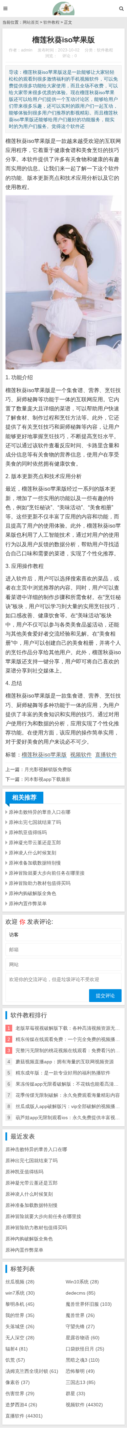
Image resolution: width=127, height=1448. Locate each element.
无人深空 (20, 1337)
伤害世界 (20, 1393)
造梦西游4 (21, 1404)
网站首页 (31, 22)
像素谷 (17, 1382)
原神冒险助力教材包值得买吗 (39, 883)
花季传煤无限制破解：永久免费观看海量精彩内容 (68, 1095)
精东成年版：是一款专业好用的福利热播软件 (63, 1073)
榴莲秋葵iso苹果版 (44, 755)
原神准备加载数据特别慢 (35, 863)
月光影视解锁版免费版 (48, 769)
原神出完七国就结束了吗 (35, 822)
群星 (75, 1393)
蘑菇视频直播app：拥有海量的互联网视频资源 (65, 1061)
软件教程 (51, 22)
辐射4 (16, 1348)
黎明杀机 (20, 1304)
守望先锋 (80, 1326)
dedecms (81, 1293)
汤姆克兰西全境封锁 (31, 1371)
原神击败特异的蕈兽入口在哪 (39, 812)
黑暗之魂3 (83, 1360)
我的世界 (20, 1315)
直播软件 (106, 755)
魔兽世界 (80, 1315)
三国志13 (81, 1382)
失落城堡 (20, 1326)
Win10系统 (82, 1281)
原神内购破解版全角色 (32, 893)
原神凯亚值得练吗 (28, 832)
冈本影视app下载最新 (47, 779)
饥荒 (15, 1360)
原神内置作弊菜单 (28, 903)
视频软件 (81, 755)
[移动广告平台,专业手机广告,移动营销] (63, 8)
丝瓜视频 (20, 1281)
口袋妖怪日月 (85, 1348)
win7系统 (20, 1293)
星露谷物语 (83, 1337)
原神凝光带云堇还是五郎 (35, 842)
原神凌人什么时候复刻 (32, 852)
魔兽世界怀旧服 (89, 1304)
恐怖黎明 (80, 1371)
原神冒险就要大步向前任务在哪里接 (47, 873)
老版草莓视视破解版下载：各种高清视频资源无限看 (70, 1028)
